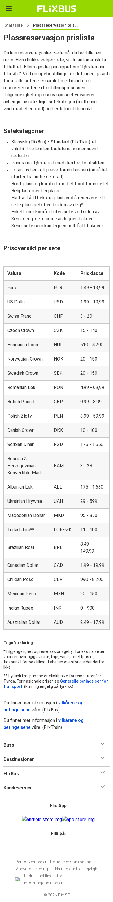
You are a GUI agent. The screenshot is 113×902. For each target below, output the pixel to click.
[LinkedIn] (59, 847)
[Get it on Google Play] (42, 819)
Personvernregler (31, 862)
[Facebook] (54, 847)
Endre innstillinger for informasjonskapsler (43, 879)
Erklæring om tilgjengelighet (76, 869)
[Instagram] (56, 847)
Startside (13, 25)
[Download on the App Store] (78, 819)
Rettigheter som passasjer (74, 862)
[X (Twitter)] (61, 847)
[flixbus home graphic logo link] (56, 8)
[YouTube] (57, 847)
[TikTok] (62, 847)
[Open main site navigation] (8, 8)
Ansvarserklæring (32, 869)
